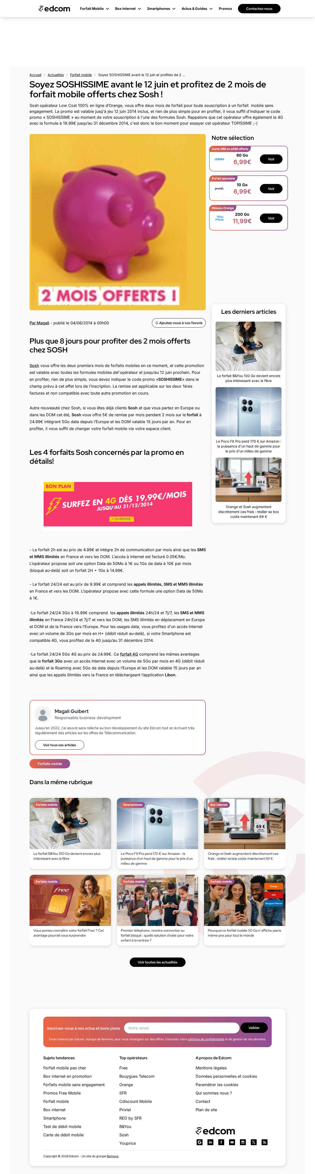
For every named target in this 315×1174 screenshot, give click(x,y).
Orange (126, 1084)
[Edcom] (54, 9)
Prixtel (125, 1109)
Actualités (56, 75)
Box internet (54, 1109)
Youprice (127, 1143)
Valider (254, 1027)
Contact (203, 1101)
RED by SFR (130, 1118)
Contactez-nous (259, 8)
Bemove (112, 1156)
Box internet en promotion (67, 1076)
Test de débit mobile (62, 1126)
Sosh (34, 365)
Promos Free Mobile (62, 1093)
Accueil (35, 75)
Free (123, 1067)
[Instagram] (243, 1142)
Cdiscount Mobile (135, 1101)
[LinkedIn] (210, 1142)
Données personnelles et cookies (226, 1076)
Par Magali (39, 322)
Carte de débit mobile (63, 1134)
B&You (125, 1126)
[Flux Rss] (264, 1142)
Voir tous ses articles (59, 745)
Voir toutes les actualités (157, 962)
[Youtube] (232, 1142)
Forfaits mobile (50, 763)
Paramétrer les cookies (217, 1084)
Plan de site (206, 1109)
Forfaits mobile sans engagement (74, 1084)
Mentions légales (211, 1067)
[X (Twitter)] (254, 1142)
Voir (271, 159)
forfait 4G (129, 654)
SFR (122, 1093)
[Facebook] (221, 1142)
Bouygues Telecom (137, 1076)
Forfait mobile (81, 75)
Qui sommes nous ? (214, 1093)
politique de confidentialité (206, 1039)
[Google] (200, 1142)
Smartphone (54, 1118)
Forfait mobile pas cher (64, 1067)
